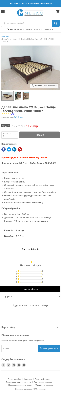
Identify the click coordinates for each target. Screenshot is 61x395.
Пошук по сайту (14, 379)
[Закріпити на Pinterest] (20, 149)
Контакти (28, 379)
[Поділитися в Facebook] (3, 149)
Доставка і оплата (42, 379)
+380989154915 (19, 3)
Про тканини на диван (43, 382)
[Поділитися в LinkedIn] (14, 149)
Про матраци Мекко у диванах (18, 382)
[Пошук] (56, 23)
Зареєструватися (49, 348)
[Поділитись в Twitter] (9, 149)
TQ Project (19, 117)
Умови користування (44, 385)
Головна (5, 36)
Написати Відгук (30, 289)
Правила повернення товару (20, 385)
